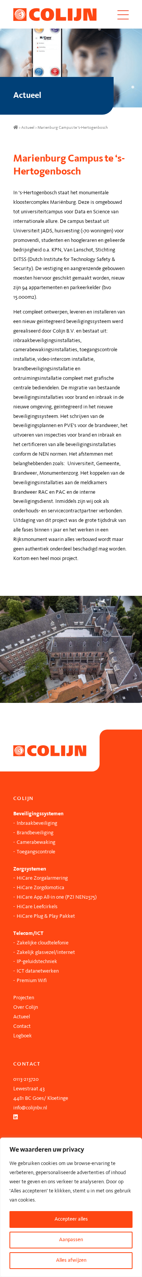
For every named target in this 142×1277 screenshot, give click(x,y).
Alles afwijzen (71, 1260)
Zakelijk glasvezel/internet (46, 952)
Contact (22, 1026)
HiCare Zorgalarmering (42, 878)
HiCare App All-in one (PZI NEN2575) (57, 897)
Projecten (23, 998)
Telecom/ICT (28, 933)
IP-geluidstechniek (37, 962)
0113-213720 (26, 1079)
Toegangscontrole (36, 852)
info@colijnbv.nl (30, 1108)
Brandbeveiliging (35, 833)
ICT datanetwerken (38, 971)
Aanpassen (71, 1240)
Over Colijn (25, 1007)
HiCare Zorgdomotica (40, 888)
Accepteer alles (71, 1219)
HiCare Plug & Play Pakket (46, 916)
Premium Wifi (32, 981)
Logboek (22, 1036)
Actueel (27, 128)
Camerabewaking (36, 842)
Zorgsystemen (29, 869)
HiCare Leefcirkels (37, 907)
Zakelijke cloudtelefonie (43, 943)
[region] (71, 1207)
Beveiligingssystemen (38, 814)
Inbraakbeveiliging (37, 823)
